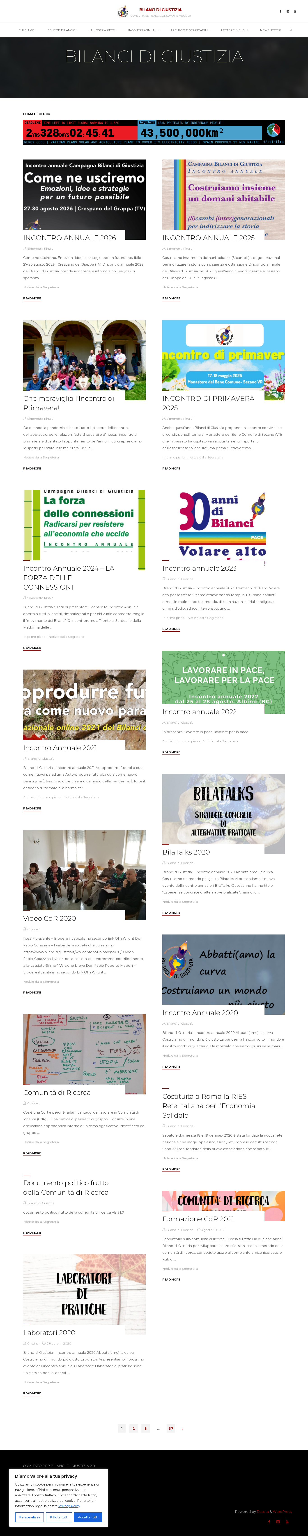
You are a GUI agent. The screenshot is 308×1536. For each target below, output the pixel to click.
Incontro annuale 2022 (199, 712)
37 (171, 1428)
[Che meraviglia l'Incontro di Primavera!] (84, 360)
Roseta (262, 1511)
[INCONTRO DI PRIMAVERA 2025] (223, 360)
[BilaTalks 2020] (223, 814)
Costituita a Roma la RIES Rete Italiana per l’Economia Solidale (208, 1105)
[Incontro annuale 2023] (223, 530)
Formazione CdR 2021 (198, 1219)
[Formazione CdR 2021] (223, 1206)
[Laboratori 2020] (84, 1294)
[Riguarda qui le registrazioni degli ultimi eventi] (295, 11)
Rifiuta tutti (59, 1517)
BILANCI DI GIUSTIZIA (160, 9)
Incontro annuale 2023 (199, 568)
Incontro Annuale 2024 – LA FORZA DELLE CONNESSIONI (68, 577)
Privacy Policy (69, 1506)
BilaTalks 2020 (186, 852)
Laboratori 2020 (49, 1333)
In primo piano (173, 457)
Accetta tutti (88, 1517)
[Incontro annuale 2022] (223, 682)
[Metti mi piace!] (281, 11)
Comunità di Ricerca (57, 1092)
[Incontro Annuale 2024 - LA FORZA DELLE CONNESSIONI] (84, 530)
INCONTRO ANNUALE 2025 (208, 238)
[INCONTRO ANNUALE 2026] (84, 200)
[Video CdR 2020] (84, 875)
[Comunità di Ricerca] (84, 1054)
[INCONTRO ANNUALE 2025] (223, 200)
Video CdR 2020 (49, 918)
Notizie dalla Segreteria (41, 287)
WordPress (282, 1511)
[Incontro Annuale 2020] (223, 974)
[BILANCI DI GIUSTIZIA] (123, 11)
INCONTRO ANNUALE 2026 (69, 238)
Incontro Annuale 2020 (200, 1013)
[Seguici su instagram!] (288, 11)
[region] (58, 1498)
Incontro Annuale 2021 (60, 748)
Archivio (168, 741)
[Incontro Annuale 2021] (84, 710)
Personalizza (29, 1517)
